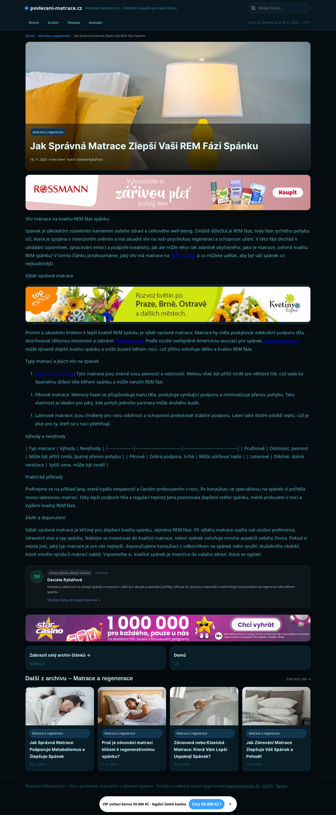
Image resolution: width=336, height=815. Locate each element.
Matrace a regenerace (54, 35)
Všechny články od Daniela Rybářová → (73, 600)
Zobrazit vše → (299, 679)
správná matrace (281, 341)
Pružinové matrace (54, 374)
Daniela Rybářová (64, 579)
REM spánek (183, 255)
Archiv (53, 22)
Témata (73, 22)
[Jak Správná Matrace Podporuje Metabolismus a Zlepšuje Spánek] (60, 729)
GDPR (267, 786)
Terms (281, 786)
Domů (34, 22)
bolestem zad (129, 341)
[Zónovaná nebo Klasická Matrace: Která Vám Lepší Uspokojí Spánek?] (204, 729)
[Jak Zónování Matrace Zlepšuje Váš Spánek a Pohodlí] (276, 729)
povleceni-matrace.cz (56, 8)
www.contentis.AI (243, 786)
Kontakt (96, 22)
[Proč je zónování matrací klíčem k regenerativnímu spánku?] (132, 729)
